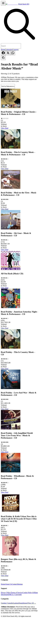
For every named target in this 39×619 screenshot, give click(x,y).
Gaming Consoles (7, 603)
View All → (32, 603)
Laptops (16, 603)
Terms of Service (16, 592)
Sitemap (20, 584)
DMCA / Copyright (15, 594)
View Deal (4, 128)
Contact (14, 584)
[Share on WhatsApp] (12, 53)
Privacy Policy (6, 592)
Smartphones (23, 603)
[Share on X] (8, 53)
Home (3, 49)
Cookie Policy (27, 592)
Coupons (15, 49)
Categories (8, 49)
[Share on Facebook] (3, 53)
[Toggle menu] (3, 3)
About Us (8, 584)
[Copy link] (3, 57)
